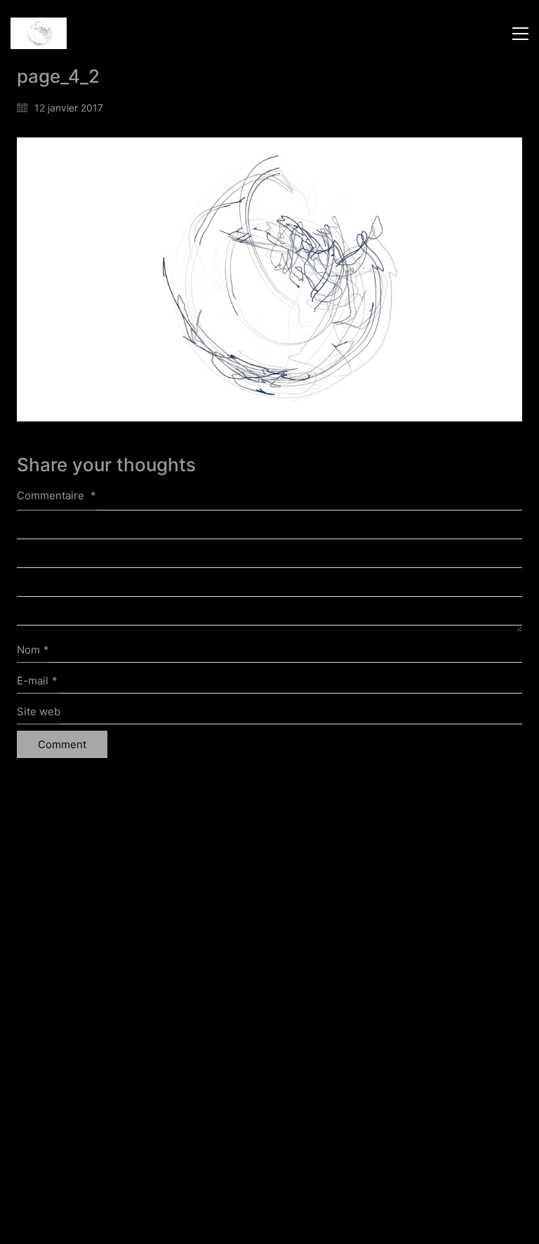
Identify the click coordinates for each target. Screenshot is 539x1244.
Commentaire (56, 495)
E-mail (37, 680)
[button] (520, 33)
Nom (33, 649)
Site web (38, 711)
